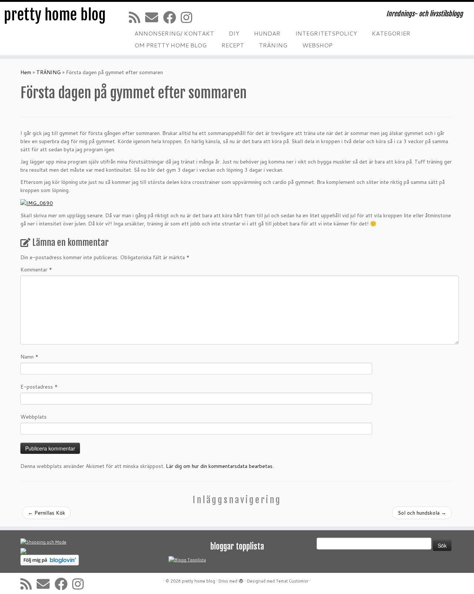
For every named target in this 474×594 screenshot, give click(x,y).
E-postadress (39, 386)
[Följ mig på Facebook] (172, 17)
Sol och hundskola (422, 513)
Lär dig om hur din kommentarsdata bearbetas (219, 466)
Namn (29, 356)
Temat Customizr (292, 581)
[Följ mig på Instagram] (189, 17)
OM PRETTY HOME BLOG (170, 45)
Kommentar (36, 269)
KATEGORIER (391, 33)
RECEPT (232, 45)
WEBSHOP (317, 45)
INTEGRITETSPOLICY (326, 33)
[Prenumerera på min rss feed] (137, 17)
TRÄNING (273, 45)
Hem (25, 72)
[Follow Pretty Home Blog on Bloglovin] (49, 560)
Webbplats (33, 416)
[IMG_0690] (36, 202)
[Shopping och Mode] (43, 542)
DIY (234, 33)
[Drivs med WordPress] (241, 579)
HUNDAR (267, 33)
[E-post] (154, 17)
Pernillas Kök (46, 513)
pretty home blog (55, 15)
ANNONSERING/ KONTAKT (174, 33)
